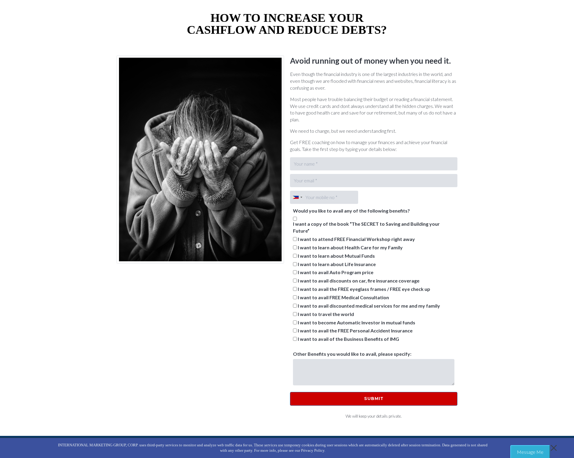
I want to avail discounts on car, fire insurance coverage (358, 280)
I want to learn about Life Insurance (337, 264)
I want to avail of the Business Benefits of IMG (348, 339)
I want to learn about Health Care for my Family (350, 247)
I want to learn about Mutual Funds (336, 256)
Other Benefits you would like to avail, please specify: (352, 354)
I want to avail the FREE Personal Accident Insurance (355, 330)
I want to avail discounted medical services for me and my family (369, 306)
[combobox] (297, 197)
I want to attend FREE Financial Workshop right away (356, 239)
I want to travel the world (326, 314)
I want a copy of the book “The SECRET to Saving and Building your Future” (366, 227)
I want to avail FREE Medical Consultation (343, 297)
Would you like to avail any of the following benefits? (351, 210)
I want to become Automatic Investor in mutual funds (356, 322)
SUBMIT (374, 398)
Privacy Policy (312, 450)
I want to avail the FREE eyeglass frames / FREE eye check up (364, 289)
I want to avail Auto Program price (335, 272)
